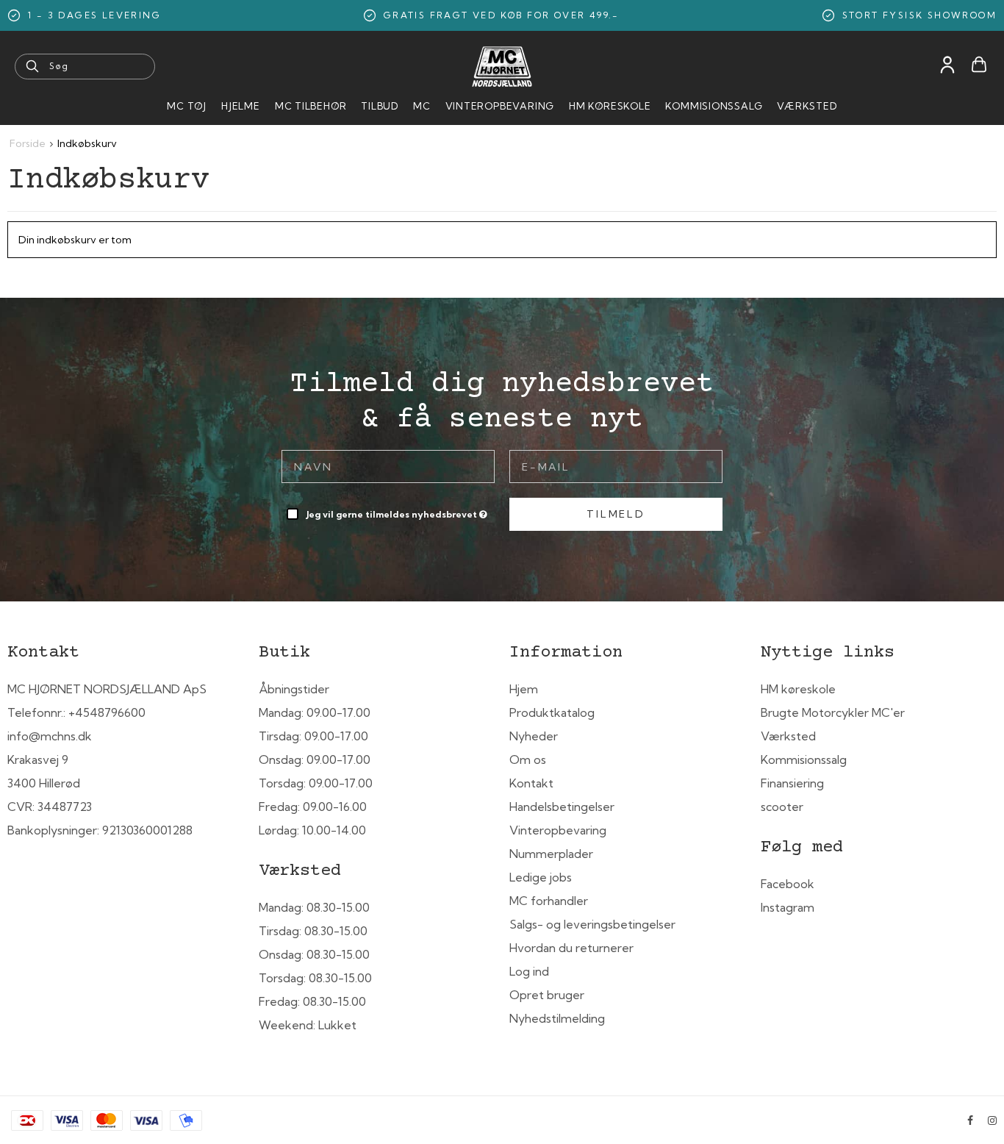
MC (422, 106)
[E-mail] (615, 465)
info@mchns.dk (49, 736)
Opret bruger (546, 994)
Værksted (806, 106)
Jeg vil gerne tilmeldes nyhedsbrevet (398, 511)
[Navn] (388, 465)
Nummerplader (551, 853)
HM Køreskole (609, 106)
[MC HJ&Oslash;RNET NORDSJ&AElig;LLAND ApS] (502, 66)
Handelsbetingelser (561, 806)
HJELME (240, 106)
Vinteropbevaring (499, 106)
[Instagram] (992, 1120)
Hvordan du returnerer (571, 947)
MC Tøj (187, 106)
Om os (527, 759)
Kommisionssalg (713, 106)
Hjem (523, 689)
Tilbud (379, 106)
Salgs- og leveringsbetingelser (592, 924)
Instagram (787, 907)
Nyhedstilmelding (557, 1018)
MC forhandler (548, 900)
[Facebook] (970, 1120)
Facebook (787, 883)
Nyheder (533, 736)
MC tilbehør (311, 106)
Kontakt (531, 783)
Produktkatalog (552, 712)
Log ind (529, 971)
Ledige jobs (540, 877)
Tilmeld (616, 514)
